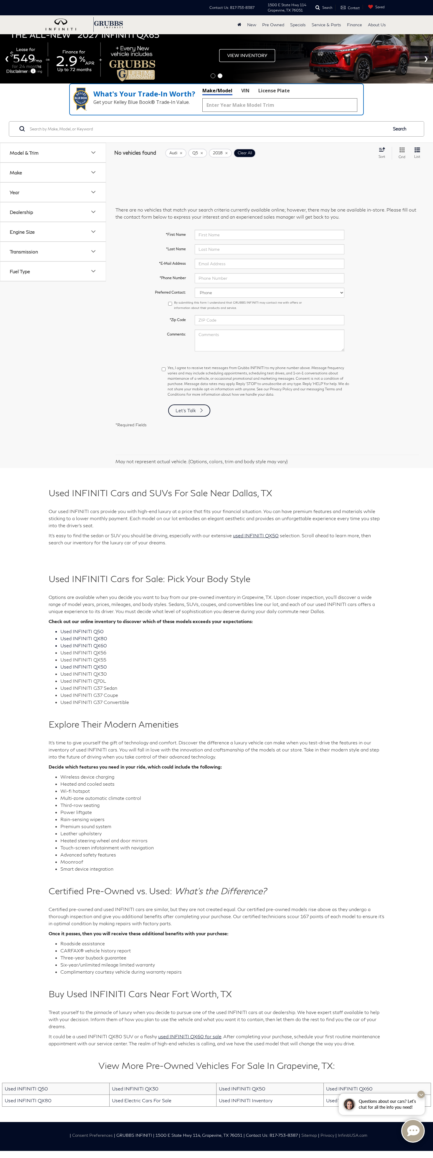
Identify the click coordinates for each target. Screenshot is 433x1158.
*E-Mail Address (172, 263)
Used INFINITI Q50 (26, 1088)
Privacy (327, 1135)
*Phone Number (173, 278)
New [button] (251, 24)
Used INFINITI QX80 (28, 1100)
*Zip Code (178, 319)
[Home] (239, 24)
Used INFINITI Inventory (245, 1100)
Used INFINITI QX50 (242, 1088)
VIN (245, 90)
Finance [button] (354, 24)
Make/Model (217, 90)
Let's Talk (186, 410)
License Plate (274, 90)
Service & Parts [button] (326, 24)
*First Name (176, 234)
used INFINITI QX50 (256, 535)
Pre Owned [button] (273, 24)
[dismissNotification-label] (421, 1094)
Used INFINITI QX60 (349, 1088)
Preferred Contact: (170, 292)
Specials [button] (298, 24)
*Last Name (176, 249)
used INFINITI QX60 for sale (190, 1036)
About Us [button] (377, 24)
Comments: (176, 334)
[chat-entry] (413, 1131)
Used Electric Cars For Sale (141, 1100)
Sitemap (309, 1135)
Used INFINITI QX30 (135, 1088)
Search (399, 128)
